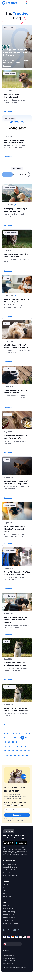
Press (5, 894)
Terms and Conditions (9, 820)
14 (18, 738)
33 (9, 751)
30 (25, 746)
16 (26, 738)
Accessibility (6, 950)
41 (15, 755)
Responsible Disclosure (9, 958)
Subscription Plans (10, 867)
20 (13, 742)
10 (4, 738)
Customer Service (9, 870)
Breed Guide (21, 174)
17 (29, 738)
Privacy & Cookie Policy (9, 960)
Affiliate (6, 891)
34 (13, 751)
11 (7, 738)
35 (17, 751)
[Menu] (30, 3)
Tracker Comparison (10, 873)
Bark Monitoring (9, 912)
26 (9, 746)
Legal (4, 953)
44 (27, 755)
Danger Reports (9, 918)
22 (20, 742)
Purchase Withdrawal (11, 876)
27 (13, 746)
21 (16, 742)
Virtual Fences (8, 915)
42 (19, 755)
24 (29, 742)
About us (6, 885)
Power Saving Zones (10, 923)
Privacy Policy (20, 820)
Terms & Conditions (9, 955)
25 (5, 746)
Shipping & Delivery (10, 864)
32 (5, 751)
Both (22, 805)
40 (11, 755)
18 (5, 742)
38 (29, 751)
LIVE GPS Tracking (9, 906)
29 (21, 746)
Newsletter (7, 897)
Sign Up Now (17, 815)
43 (23, 755)
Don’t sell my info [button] (8, 963)
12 (11, 738)
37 (25, 751)
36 (21, 751)
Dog (8, 805)
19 (9, 742)
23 (24, 742)
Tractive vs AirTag (10, 920)
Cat (15, 805)
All (7, 174)
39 (7, 755)
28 (17, 746)
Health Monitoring (9, 909)
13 (15, 738)
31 (29, 746)
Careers (6, 888)
